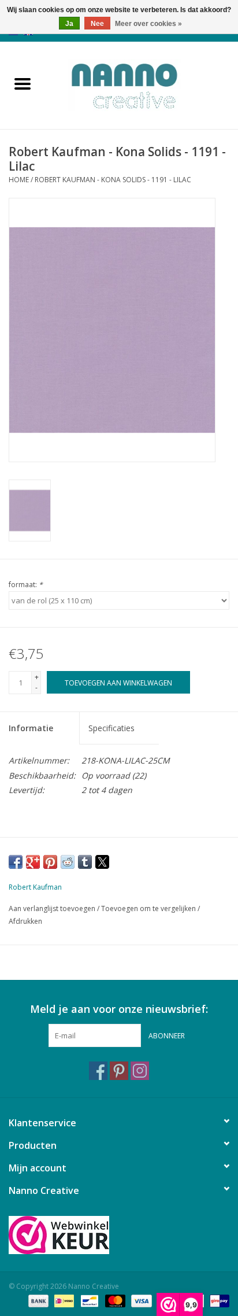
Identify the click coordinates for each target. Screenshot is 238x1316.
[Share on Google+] (33, 862)
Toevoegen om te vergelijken (149, 908)
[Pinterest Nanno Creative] (119, 1070)
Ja (69, 24)
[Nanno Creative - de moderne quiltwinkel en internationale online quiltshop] (141, 84)
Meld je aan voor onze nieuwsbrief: (119, 1009)
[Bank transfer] (37, 1300)
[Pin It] (50, 862)
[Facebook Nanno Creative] (98, 1070)
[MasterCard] (114, 1300)
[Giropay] (217, 1300)
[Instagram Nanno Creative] (140, 1070)
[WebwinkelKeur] (119, 1235)
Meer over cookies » (148, 24)
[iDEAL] (63, 1300)
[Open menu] (22, 83)
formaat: (26, 584)
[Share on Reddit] (68, 862)
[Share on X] (102, 862)
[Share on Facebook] (16, 862)
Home (19, 180)
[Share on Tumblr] (85, 862)
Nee (97, 24)
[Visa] (140, 1300)
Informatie (31, 727)
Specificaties (111, 727)
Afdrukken (25, 921)
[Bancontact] (88, 1300)
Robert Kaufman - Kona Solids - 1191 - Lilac (113, 180)
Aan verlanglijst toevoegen (53, 908)
